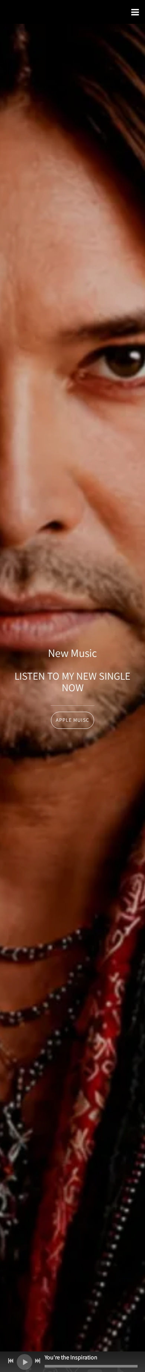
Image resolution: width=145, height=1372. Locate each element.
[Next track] (37, 1360)
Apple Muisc (72, 720)
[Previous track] (10, 1360)
